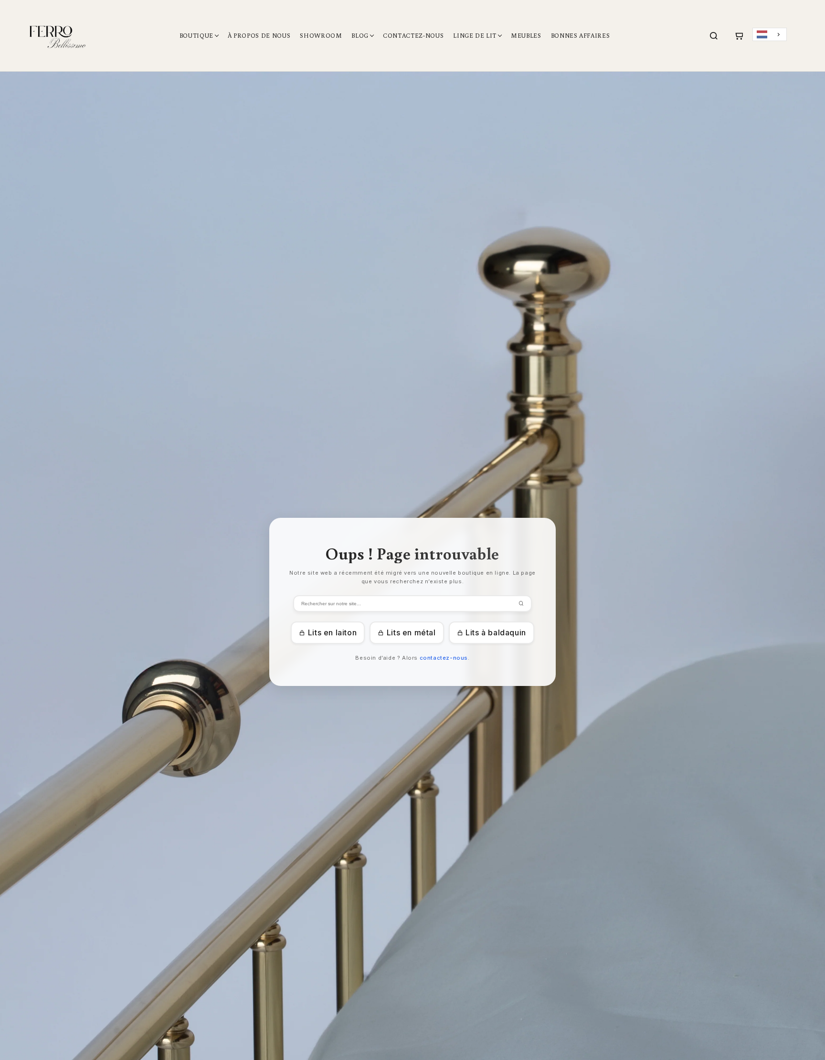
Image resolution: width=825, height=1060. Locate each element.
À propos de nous (259, 36)
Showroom (321, 36)
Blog (360, 36)
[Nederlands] (769, 35)
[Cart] (738, 35)
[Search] (713, 35)
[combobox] (769, 35)
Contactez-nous (413, 36)
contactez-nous (444, 657)
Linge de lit (475, 36)
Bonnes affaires (580, 36)
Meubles (526, 36)
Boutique (196, 36)
